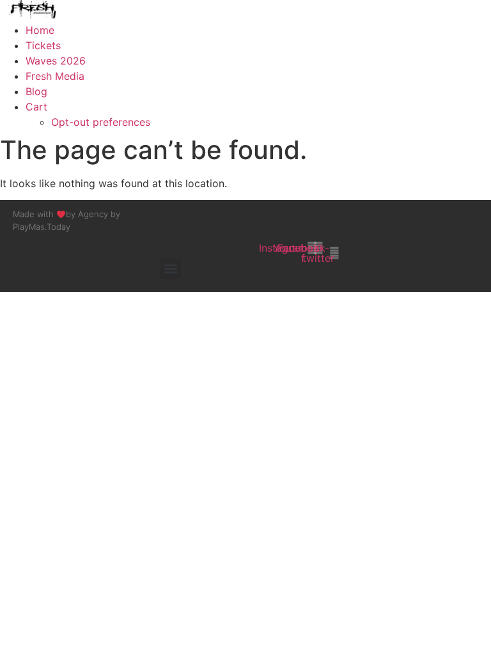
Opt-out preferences (100, 122)
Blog (36, 91)
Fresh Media (55, 76)
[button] (170, 268)
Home (40, 30)
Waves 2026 (56, 60)
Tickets (43, 45)
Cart (36, 106)
